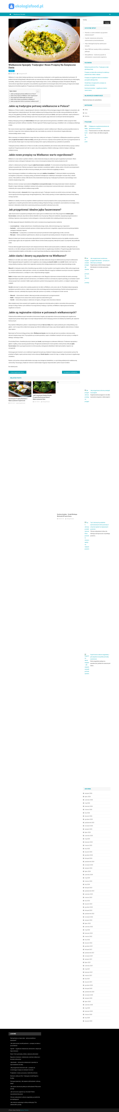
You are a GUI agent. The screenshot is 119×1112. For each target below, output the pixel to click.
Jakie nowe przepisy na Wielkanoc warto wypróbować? (24, 95)
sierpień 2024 (88, 868)
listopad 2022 (88, 910)
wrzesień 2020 (89, 995)
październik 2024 (89, 861)
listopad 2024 (88, 858)
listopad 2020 (88, 988)
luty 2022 (87, 939)
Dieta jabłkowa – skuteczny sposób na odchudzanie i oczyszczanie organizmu (96, 56)
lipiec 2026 (88, 796)
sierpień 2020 (88, 998)
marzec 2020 (88, 1014)
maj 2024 (87, 878)
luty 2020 (87, 1017)
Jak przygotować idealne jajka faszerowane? (22, 97)
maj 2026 (87, 803)
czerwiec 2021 (89, 965)
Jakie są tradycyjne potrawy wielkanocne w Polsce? (23, 93)
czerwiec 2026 (89, 800)
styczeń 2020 (88, 1021)
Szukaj (85, 19)
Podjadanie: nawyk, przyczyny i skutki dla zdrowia (23, 1073)
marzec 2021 (88, 975)
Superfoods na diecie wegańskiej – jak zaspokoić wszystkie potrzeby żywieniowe (100, 657)
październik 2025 (89, 822)
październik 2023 (89, 891)
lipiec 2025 (88, 832)
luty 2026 (87, 813)
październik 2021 (89, 952)
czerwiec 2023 (89, 894)
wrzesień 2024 (89, 865)
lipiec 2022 (88, 923)
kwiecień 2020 (89, 1011)
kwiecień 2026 (89, 806)
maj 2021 (87, 969)
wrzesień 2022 (89, 917)
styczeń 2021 (88, 982)
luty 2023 (87, 900)
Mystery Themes (24, 1110)
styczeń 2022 (88, 943)
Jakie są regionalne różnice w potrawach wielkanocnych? (25, 101)
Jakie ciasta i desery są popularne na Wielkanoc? (23, 99)
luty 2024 (87, 884)
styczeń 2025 (88, 852)
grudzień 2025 (89, 819)
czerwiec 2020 (89, 1004)
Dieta (86, 109)
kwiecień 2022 (89, 933)
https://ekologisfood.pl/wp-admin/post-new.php (96, 45)
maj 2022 (87, 930)
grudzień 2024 (89, 855)
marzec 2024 (88, 881)
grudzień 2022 (89, 907)
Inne (86, 113)
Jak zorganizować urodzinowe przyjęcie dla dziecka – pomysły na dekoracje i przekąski (99, 260)
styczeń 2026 (88, 816)
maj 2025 (87, 839)
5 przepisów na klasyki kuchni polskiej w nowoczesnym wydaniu (71, 372)
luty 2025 (87, 848)
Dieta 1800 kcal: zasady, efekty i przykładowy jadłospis (97, 50)
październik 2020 (89, 991)
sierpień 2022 (88, 920)
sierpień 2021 (88, 959)
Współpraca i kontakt (19, 14)
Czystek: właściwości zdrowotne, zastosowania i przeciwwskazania (94, 39)
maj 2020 (87, 1008)
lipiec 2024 (88, 871)
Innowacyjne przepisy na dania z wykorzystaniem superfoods (18, 399)
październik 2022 (89, 913)
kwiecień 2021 (89, 972)
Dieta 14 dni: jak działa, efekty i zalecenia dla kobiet (24, 1054)
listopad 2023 (88, 887)
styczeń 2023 (88, 904)
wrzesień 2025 (89, 825)
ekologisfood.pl (22, 73)
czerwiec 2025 (89, 835)
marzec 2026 (88, 809)
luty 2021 (87, 978)
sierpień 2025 (88, 829)
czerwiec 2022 (89, 926)
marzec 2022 (88, 936)
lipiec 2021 (88, 962)
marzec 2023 (88, 897)
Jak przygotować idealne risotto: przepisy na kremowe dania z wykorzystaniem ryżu (42, 397)
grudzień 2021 (89, 946)
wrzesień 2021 (89, 956)
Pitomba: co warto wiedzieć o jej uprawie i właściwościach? (96, 34)
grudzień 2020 (89, 985)
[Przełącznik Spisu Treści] (37, 91)
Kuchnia (12, 70)
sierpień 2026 (88, 793)
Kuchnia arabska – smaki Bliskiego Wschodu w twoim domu (67, 515)
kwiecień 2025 (89, 842)
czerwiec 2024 (89, 874)
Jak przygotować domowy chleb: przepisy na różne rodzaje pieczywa (18, 372)
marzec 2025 (88, 845)
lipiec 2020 (88, 1001)
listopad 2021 (88, 949)
